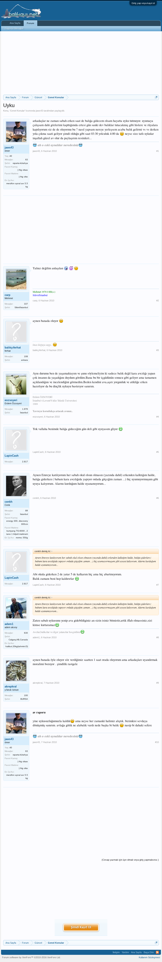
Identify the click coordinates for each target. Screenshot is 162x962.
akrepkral (11, 686)
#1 (157, 151)
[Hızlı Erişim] (156, 97)
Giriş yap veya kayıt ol (143, 3)
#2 (157, 300)
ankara (24, 360)
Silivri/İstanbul (21, 307)
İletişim (116, 952)
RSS (157, 952)
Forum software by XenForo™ (31, 957)
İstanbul (24, 412)
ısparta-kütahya (20, 163)
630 (26, 633)
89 (26, 510)
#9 (157, 683)
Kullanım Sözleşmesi (149, 957)
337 (26, 304)
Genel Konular (17, 110)
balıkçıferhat (13, 347)
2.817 (25, 461)
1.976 (25, 409)
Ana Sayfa (15, 23)
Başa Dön (149, 952)
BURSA (24, 699)
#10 (157, 742)
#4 (157, 416)
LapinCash (12, 455)
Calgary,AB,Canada (18, 639)
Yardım (125, 952)
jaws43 (39, 110)
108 (26, 356)
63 (26, 159)
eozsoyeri (11, 400)
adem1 (9, 624)
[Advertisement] (81, 63)
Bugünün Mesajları (14, 28)
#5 (157, 452)
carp (7, 295)
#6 (157, 498)
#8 (157, 637)
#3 (157, 350)
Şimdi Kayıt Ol (81, 927)
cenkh (8, 501)
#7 (157, 585)
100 (26, 695)
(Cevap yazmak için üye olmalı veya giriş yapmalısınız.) (130, 860)
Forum (30, 23)
